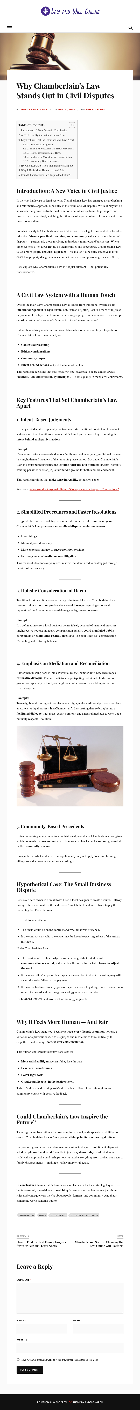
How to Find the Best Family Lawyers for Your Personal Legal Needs (41, 1244)
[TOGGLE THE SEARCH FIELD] (130, 27)
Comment (24, 1279)
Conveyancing (95, 109)
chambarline (26, 1215)
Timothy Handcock (34, 109)
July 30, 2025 (66, 109)
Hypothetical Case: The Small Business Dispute (47, 165)
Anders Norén (94, 1402)
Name (21, 1320)
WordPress (60, 1402)
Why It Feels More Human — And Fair (42, 170)
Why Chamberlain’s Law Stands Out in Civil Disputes (65, 90)
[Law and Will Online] (70, 11)
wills (42, 1215)
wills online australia (84, 1215)
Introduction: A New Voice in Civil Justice (44, 130)
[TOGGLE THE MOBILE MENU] (9, 27)
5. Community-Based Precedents (43, 161)
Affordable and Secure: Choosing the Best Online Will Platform (98, 1244)
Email (77, 1320)
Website (22, 1339)
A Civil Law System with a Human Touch (44, 135)
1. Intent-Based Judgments (40, 144)
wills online (58, 1215)
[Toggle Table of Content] (70, 125)
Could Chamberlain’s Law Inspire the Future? (45, 175)
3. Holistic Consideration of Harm (44, 152)
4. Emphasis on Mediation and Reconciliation (49, 156)
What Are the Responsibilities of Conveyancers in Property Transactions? (74, 489)
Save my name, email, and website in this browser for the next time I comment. (60, 1359)
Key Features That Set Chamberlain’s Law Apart (47, 140)
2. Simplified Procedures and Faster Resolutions (50, 148)
